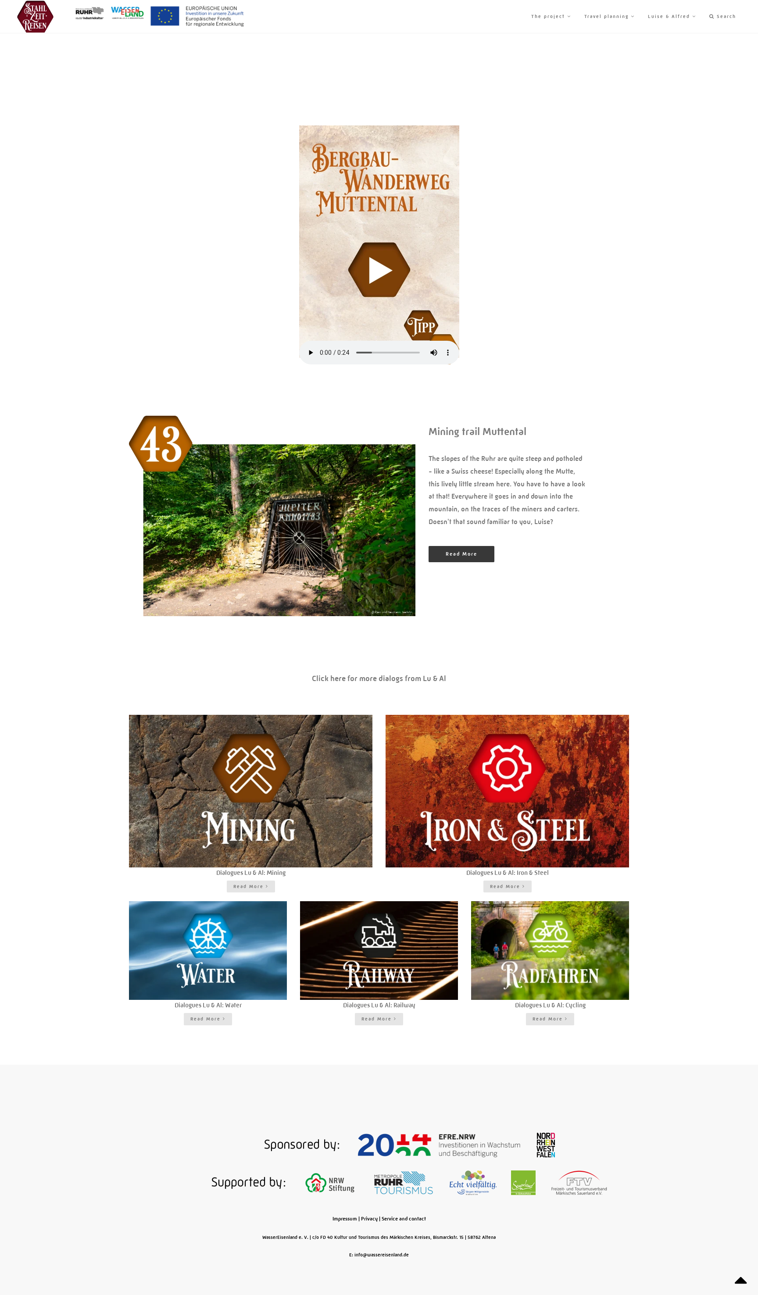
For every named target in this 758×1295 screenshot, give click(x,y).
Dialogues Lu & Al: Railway (379, 1005)
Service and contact (404, 1219)
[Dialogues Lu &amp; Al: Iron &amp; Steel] (507, 791)
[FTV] (579, 1182)
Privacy (369, 1219)
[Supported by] (219, 1182)
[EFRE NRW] (440, 1145)
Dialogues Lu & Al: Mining (251, 873)
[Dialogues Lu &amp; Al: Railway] (379, 950)
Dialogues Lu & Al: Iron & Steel (507, 873)
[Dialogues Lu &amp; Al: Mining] (250, 791)
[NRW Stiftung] (330, 1182)
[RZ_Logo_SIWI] (473, 1182)
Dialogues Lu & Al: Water (208, 1005)
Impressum (345, 1219)
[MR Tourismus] (404, 1182)
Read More (461, 554)
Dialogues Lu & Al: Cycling (550, 1005)
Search (725, 16)
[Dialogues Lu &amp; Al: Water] (208, 950)
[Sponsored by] (273, 1145)
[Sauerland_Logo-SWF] (523, 1182)
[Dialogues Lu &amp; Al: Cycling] (550, 950)
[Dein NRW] (545, 1145)
